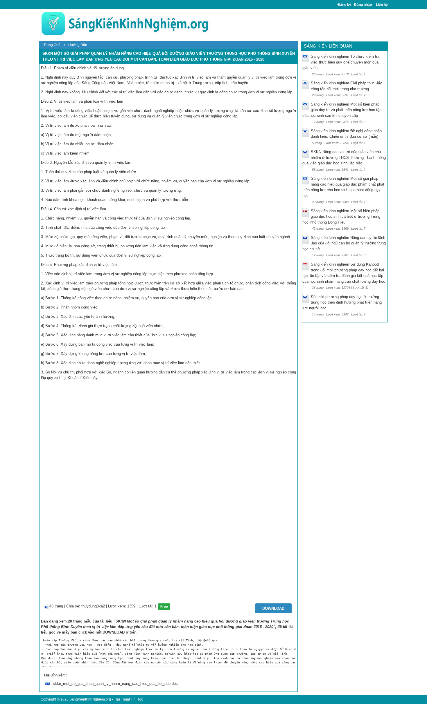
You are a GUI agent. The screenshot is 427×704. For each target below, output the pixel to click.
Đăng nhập (363, 5)
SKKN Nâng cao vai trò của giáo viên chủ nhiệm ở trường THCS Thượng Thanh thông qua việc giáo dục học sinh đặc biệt (344, 157)
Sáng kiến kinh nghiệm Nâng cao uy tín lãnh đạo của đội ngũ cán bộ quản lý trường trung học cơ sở (344, 243)
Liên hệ (382, 5)
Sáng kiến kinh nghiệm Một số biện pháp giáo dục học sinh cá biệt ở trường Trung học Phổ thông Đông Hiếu (341, 216)
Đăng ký (344, 5)
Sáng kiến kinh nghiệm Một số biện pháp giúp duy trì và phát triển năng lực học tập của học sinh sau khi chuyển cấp (341, 110)
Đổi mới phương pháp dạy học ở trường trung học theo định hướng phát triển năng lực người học (342, 302)
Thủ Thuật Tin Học (128, 699)
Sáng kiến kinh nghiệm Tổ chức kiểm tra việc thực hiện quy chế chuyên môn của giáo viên (340, 62)
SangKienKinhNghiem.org (90, 699)
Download (273, 608)
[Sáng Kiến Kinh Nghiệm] (125, 23)
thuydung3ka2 (93, 606)
